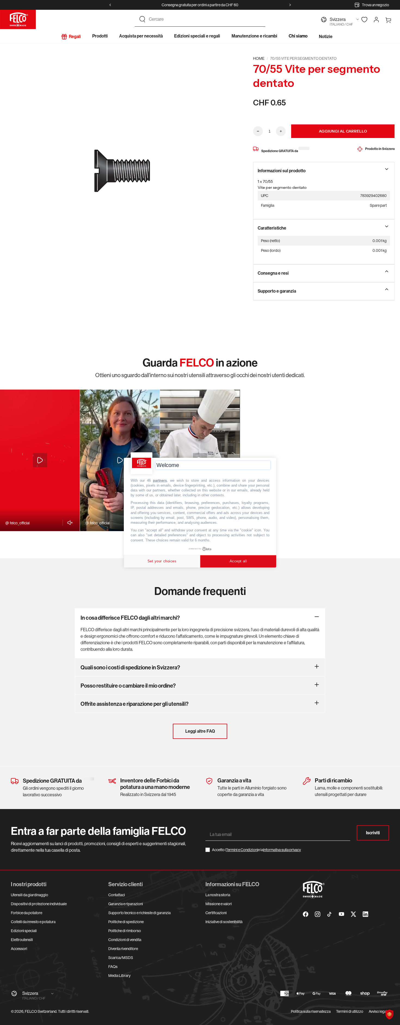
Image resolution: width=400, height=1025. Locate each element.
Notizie (326, 36)
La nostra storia (217, 895)
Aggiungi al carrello (343, 131)
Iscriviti (373, 832)
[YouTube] (341, 914)
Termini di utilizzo (349, 1011)
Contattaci (116, 895)
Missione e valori (218, 904)
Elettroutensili (22, 940)
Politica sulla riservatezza (311, 1011)
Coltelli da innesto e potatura (33, 922)
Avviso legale (379, 1011)
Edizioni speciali (24, 931)
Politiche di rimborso (124, 931)
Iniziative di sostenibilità (223, 922)
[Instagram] (317, 914)
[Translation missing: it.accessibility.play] (40, 460)
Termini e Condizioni (242, 850)
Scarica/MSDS (120, 957)
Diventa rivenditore (123, 948)
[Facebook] (305, 914)
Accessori (19, 948)
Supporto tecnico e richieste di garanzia (139, 913)
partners (160, 480)
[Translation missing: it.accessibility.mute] (68, 523)
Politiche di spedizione (126, 922)
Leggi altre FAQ (200, 731)
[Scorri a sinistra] (110, 5)
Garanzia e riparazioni (125, 904)
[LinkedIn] (365, 914)
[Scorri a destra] (290, 5)
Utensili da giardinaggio (29, 895)
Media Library (119, 975)
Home (258, 58)
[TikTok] (329, 914)
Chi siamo (298, 36)
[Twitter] (353, 914)
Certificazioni (216, 913)
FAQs (113, 966)
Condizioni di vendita (124, 940)
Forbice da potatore (26, 913)
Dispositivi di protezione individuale (39, 904)
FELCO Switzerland (41, 1011)
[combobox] (205, 19)
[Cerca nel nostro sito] (142, 19)
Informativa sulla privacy (282, 850)
